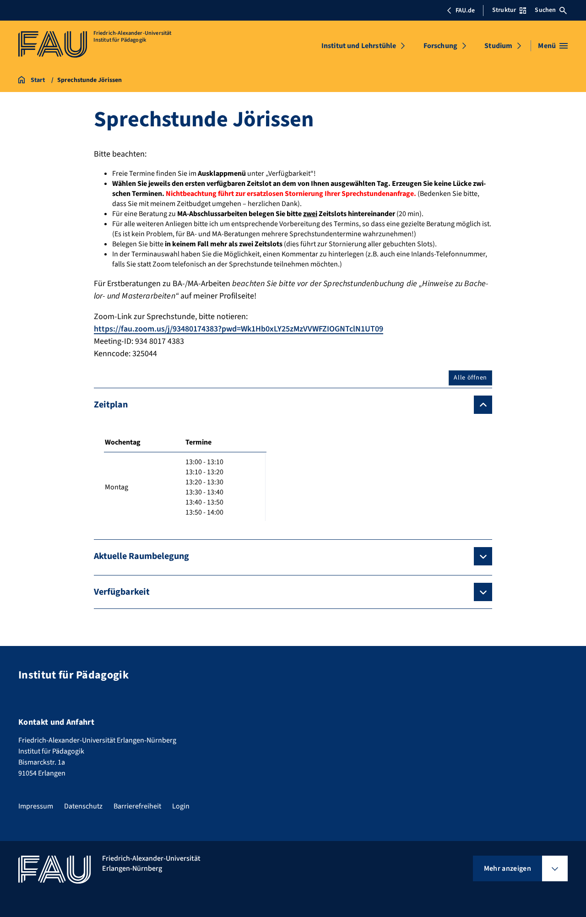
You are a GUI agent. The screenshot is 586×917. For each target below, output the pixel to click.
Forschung (440, 46)
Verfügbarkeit (122, 592)
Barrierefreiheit (137, 806)
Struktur (504, 10)
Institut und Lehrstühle (358, 46)
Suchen (545, 10)
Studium (498, 46)
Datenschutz (83, 806)
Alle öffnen (470, 377)
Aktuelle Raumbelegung (141, 556)
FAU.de (465, 10)
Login (181, 806)
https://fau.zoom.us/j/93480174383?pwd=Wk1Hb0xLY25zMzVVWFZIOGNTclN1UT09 (238, 329)
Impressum (35, 806)
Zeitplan (111, 404)
